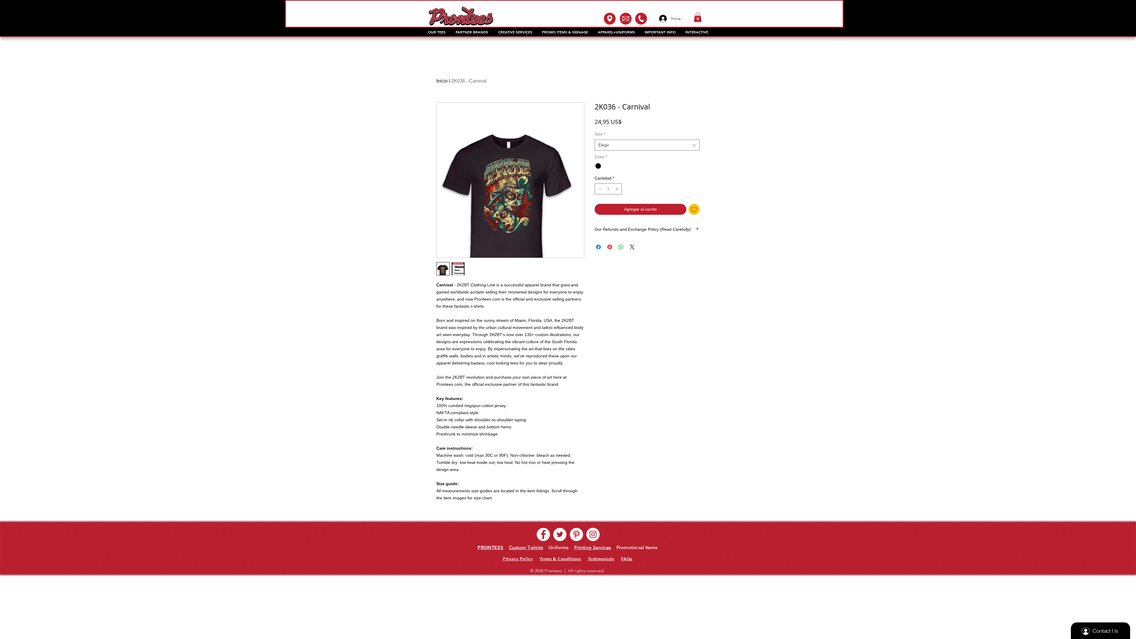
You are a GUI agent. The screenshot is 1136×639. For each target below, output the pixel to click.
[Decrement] (599, 189)
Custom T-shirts (526, 547)
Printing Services (592, 547)
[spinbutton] (608, 189)
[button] (698, 17)
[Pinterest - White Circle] (576, 534)
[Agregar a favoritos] (694, 209)
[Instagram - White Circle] (593, 534)
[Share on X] (632, 247)
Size (600, 134)
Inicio (442, 80)
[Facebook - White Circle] (543, 534)
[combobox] (647, 145)
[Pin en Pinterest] (609, 247)
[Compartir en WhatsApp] (621, 247)
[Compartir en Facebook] (598, 247)
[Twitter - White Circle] (560, 534)
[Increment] (617, 189)
